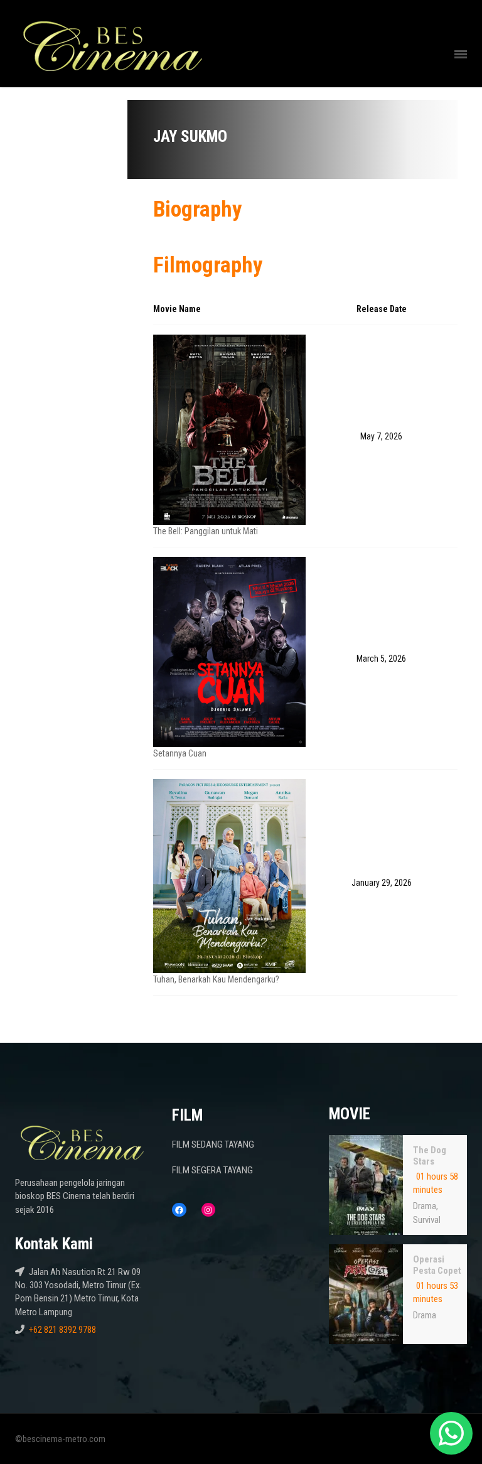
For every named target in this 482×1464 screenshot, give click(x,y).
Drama (424, 1206)
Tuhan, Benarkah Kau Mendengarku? (216, 979)
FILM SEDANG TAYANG (213, 1144)
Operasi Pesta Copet (437, 1265)
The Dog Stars (429, 1155)
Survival (427, 1219)
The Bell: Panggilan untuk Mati (205, 531)
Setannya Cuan (179, 753)
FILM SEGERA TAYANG (212, 1170)
